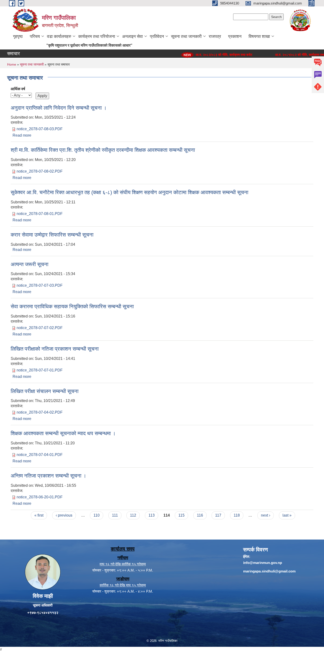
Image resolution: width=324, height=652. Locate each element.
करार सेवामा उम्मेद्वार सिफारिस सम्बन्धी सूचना (52, 235)
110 (96, 515)
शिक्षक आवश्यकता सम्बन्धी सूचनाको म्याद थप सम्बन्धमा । (63, 433)
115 (181, 515)
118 (237, 515)
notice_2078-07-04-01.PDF (40, 455)
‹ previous (64, 515)
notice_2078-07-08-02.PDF (40, 171)
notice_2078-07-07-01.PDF (40, 370)
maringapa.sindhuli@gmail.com (269, 571)
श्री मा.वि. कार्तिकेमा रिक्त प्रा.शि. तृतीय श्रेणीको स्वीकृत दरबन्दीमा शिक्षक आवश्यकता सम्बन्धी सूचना (103, 150)
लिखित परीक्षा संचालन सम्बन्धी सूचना (45, 391)
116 (200, 515)
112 (133, 515)
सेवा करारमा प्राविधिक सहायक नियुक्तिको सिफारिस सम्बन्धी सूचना (72, 306)
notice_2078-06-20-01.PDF (40, 497)
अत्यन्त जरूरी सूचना (29, 264)
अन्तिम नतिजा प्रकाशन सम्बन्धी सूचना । (48, 476)
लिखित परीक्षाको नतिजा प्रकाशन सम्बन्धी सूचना (55, 349)
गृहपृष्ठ (18, 36)
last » (287, 515)
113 (151, 515)
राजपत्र (215, 36)
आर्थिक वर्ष (18, 89)
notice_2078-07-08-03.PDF (40, 129)
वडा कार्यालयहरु (59, 36)
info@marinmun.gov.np (262, 563)
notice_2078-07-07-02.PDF (40, 328)
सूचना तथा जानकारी (186, 36)
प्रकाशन (234, 36)
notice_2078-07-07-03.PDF (40, 285)
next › (265, 515)
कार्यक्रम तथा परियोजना (96, 36)
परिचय (35, 36)
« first (38, 515)
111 (115, 515)
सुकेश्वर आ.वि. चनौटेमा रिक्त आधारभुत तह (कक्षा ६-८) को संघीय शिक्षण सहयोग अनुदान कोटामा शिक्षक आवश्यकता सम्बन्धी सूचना (129, 192)
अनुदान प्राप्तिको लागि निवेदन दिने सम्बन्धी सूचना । (59, 108)
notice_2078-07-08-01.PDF (40, 214)
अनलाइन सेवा (132, 36)
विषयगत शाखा (259, 36)
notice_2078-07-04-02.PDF (40, 412)
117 (218, 515)
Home (11, 64)
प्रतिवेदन (157, 36)
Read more (22, 135)
